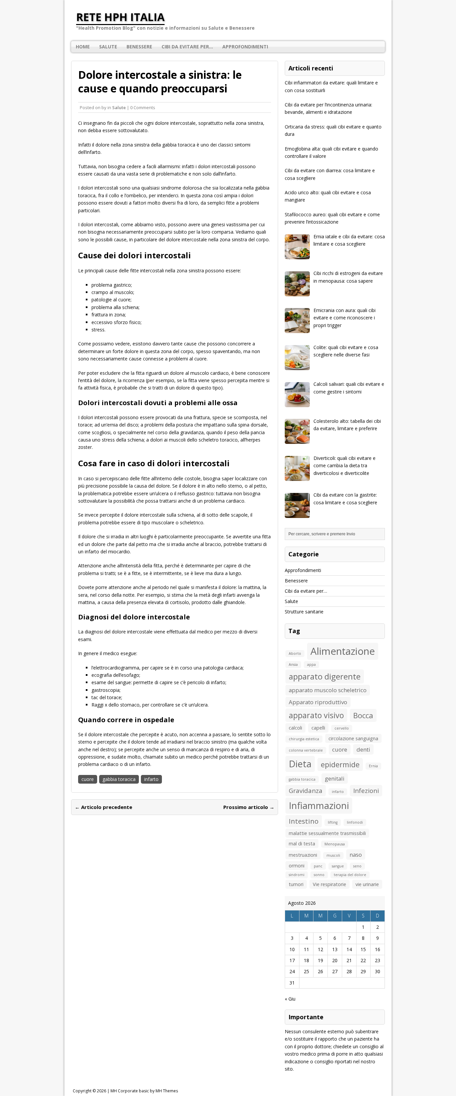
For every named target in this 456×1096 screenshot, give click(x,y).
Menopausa (334, 844)
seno (357, 866)
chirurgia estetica (304, 739)
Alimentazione (342, 651)
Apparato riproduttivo (318, 702)
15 (363, 949)
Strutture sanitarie (304, 611)
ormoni (296, 865)
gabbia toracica (119, 779)
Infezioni (366, 790)
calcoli (295, 728)
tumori (296, 884)
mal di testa (302, 843)
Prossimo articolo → (248, 807)
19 (320, 960)
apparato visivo (316, 715)
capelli (318, 728)
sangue (338, 866)
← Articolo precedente (103, 807)
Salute (108, 46)
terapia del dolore (350, 874)
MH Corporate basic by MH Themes (144, 1091)
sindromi (296, 874)
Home (83, 46)
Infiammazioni (319, 805)
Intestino (303, 821)
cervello (341, 728)
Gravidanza (305, 790)
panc (318, 866)
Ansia (293, 664)
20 (334, 960)
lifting (332, 822)
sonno (319, 874)
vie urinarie (367, 884)
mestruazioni (303, 855)
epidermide (340, 764)
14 (349, 949)
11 (306, 949)
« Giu (290, 999)
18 (306, 960)
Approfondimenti (245, 46)
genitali (335, 778)
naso (356, 854)
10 (292, 949)
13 (334, 949)
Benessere (139, 46)
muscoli (333, 855)
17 (292, 960)
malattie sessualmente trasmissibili (327, 833)
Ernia (373, 766)
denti (363, 749)
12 (320, 949)
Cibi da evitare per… (187, 46)
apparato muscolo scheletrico (328, 690)
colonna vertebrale (306, 750)
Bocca (363, 715)
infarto (151, 779)
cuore (87, 779)
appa (311, 664)
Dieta (300, 764)
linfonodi (355, 822)
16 (377, 949)
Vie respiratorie (329, 884)
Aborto (295, 653)
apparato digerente (325, 676)
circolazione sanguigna (353, 738)
